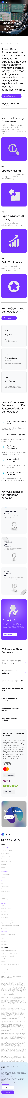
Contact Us (4, 864)
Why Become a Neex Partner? (9, 953)
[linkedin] (2, 840)
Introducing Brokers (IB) (7, 956)
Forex (2, 883)
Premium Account (6, 911)
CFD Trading (4, 899)
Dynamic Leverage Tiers (7, 923)
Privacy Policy (20, 1095)
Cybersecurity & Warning (8, 934)
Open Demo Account (11, 96)
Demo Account (5, 914)
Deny (7, 1087)
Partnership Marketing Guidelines (10, 964)
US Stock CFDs (5, 891)
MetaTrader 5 (4, 944)
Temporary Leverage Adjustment (10, 925)
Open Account (9, 318)
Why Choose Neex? (6, 850)
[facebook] (6, 840)
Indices (3, 889)
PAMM (3, 961)
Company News (5, 856)
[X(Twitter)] (19, 840)
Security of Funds (6, 861)
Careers (3, 867)
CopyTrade (4, 959)
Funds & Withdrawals (7, 920)
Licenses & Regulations (7, 859)
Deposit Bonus (5, 972)
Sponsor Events (5, 874)
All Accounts (4, 906)
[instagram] (10, 840)
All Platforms (4, 938)
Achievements (5, 853)
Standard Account (6, 908)
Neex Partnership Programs (8, 950)
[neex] (5, 2)
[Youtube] (14, 840)
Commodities (5, 886)
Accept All (7, 1092)
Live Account (4, 917)
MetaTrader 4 (5, 941)
